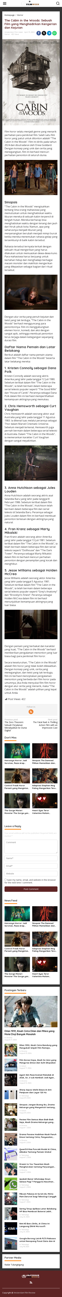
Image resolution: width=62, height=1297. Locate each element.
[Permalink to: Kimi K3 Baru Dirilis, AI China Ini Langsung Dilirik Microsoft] (11, 1228)
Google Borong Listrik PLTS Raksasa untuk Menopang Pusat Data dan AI (37, 1239)
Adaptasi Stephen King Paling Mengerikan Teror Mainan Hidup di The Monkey (44, 787)
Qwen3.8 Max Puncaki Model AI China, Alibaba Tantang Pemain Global (37, 1150)
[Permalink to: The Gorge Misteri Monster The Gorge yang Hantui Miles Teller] (17, 800)
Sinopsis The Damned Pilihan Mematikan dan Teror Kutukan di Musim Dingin (43, 761)
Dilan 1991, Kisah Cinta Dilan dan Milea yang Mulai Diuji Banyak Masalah (29, 1033)
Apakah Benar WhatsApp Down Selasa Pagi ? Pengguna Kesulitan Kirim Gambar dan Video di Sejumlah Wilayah (37, 1180)
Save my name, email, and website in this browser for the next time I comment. (30, 881)
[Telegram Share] (49, 33)
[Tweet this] (44, 33)
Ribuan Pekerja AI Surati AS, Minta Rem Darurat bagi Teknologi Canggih (37, 1195)
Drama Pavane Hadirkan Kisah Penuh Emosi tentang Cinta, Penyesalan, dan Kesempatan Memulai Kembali (37, 1135)
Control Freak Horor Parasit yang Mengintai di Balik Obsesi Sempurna (17, 787)
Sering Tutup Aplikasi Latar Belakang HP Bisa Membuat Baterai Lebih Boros (37, 1210)
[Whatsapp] (54, 33)
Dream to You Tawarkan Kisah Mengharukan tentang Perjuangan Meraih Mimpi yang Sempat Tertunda (37, 1165)
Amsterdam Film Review (24, 1292)
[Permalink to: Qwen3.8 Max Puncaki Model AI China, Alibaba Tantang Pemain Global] (11, 1154)
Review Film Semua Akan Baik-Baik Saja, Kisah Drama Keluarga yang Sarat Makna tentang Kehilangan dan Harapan (38, 1121)
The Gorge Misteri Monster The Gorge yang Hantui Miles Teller (17, 811)
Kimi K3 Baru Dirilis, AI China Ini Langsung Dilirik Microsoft (34, 1224)
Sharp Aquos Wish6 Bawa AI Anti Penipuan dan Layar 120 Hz (35, 1091)
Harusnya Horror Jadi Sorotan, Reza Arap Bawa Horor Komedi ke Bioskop (16, 761)
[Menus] (4, 3)
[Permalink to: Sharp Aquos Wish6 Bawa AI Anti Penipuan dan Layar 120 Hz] (11, 1094)
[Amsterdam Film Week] (31, 3)
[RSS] (31, 711)
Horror (7, 34)
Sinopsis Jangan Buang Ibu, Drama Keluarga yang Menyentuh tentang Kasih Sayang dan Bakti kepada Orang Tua (37, 1106)
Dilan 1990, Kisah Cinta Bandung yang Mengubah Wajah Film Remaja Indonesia (38, 1046)
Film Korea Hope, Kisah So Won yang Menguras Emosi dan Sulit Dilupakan (37, 1061)
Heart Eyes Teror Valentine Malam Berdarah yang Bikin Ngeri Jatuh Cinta (42, 811)
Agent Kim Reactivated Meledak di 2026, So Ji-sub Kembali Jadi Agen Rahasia (36, 1076)
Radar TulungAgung (14, 1264)
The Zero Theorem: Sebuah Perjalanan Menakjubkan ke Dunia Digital (16, 725)
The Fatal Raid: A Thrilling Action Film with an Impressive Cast (45, 723)
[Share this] (38, 33)
